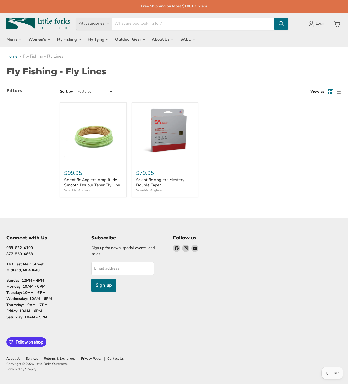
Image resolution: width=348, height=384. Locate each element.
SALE (186, 39)
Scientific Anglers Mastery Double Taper (160, 182)
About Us (161, 39)
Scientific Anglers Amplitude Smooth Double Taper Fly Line (92, 182)
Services (32, 358)
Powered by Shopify (21, 369)
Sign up (104, 285)
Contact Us (115, 358)
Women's (37, 39)
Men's (12, 39)
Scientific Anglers (77, 190)
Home (12, 56)
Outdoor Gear (128, 39)
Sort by (66, 91)
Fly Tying (96, 39)
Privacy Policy (91, 358)
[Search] (281, 24)
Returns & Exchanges (59, 358)
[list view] (338, 91)
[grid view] (330, 91)
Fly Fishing (67, 39)
